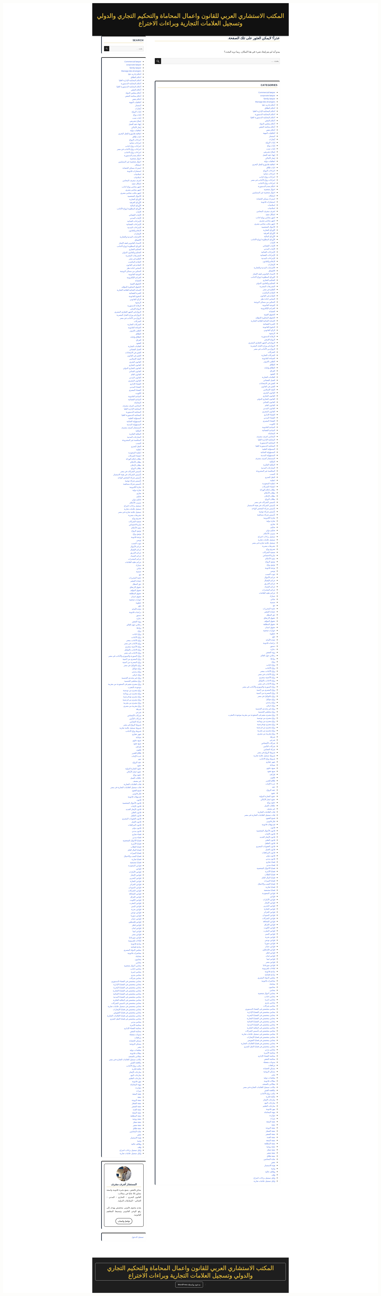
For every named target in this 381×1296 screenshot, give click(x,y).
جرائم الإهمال (269, 580)
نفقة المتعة (270, 1140)
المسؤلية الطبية (268, 449)
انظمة (272, 480)
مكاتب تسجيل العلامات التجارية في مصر (259, 1087)
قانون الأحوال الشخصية (265, 830)
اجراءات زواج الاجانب (266, 183)
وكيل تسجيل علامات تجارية (264, 1181)
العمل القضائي (269, 380)
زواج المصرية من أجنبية (265, 693)
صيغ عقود (271, 771)
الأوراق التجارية (269, 230)
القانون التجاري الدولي (266, 399)
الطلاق (272, 364)
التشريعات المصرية (267, 286)
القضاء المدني (269, 417)
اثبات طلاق (270, 167)
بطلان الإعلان (269, 496)
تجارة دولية (270, 521)
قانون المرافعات (268, 852)
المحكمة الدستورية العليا (265, 446)
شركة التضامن (269, 749)
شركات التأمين (269, 746)
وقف (273, 1174)
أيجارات (272, 139)
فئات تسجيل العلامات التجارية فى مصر (259, 815)
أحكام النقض (270, 120)
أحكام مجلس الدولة (267, 123)
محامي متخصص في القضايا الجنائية (261, 1021)
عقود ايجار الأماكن (268, 799)
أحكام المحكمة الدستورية (265, 114)
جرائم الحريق (269, 583)
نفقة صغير (271, 1153)
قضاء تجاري (270, 862)
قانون (273, 827)
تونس (272, 571)
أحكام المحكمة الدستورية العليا (262, 117)
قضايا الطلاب (270, 874)
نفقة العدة (271, 1137)
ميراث (272, 1118)
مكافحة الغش (269, 1090)
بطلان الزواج (270, 499)
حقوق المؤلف (269, 621)
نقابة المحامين (269, 1159)
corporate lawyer (267, 95)
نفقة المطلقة (269, 1143)
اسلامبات (271, 205)
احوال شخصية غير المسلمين (263, 192)
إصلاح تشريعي (269, 151)
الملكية (272, 461)
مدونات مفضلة (269, 1062)
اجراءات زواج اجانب (267, 176)
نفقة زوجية (270, 1146)
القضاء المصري (269, 420)
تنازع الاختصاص (269, 555)
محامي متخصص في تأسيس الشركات (260, 1031)
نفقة (273, 1124)
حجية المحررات (269, 608)
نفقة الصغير (270, 1134)
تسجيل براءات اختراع (266, 536)
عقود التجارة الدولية (267, 796)
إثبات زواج (271, 145)
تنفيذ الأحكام (270, 558)
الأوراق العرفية (269, 233)
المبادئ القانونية (268, 427)
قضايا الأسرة (270, 871)
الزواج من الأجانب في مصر (264, 349)
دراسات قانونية (269, 643)
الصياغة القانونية (268, 358)
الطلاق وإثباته (269, 367)
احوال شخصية (269, 189)
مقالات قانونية (269, 1081)
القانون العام (270, 405)
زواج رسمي (270, 702)
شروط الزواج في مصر (266, 752)
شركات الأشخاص (268, 743)
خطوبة (272, 633)
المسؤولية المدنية (268, 455)
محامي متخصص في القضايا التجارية (261, 1018)
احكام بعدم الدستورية (266, 186)
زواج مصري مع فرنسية (266, 724)
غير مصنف (271, 808)
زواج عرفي (270, 705)
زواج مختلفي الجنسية (266, 711)
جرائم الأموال (269, 577)
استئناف (272, 195)
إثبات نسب (270, 148)
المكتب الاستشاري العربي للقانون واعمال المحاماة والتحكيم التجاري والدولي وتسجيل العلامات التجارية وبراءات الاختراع (190, 1272)
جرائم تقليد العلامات (267, 593)
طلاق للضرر (270, 780)
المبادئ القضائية (268, 430)
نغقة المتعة (270, 1121)
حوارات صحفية (269, 630)
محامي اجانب (269, 996)
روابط (272, 658)
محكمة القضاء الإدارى (266, 1056)
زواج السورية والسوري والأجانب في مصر (258, 686)
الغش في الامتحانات (267, 383)
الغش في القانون (268, 386)
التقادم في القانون (267, 295)
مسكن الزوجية (269, 1071)
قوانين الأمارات (269, 899)
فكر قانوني (270, 821)
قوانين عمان (270, 946)
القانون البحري (269, 392)
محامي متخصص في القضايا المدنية (261, 1024)
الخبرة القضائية (269, 324)
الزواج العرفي (269, 339)
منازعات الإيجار (269, 1099)
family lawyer (269, 98)
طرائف (272, 774)
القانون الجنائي (269, 402)
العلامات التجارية (268, 377)
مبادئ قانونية (270, 971)
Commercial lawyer (266, 92)
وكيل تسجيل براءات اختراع (264, 1178)
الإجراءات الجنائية (268, 252)
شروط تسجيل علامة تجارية (264, 755)
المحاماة (271, 433)
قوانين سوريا (270, 943)
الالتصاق (272, 270)
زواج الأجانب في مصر (266, 674)
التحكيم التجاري (269, 280)
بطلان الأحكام (269, 492)
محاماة (272, 984)
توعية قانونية (270, 568)
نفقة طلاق (271, 1156)
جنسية (272, 602)
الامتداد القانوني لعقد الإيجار (264, 273)
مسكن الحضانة (269, 1068)
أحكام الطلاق (270, 108)
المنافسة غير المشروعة (265, 471)
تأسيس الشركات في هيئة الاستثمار (261, 505)
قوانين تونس (270, 940)
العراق (272, 370)
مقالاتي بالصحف (268, 1084)
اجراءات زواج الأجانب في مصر (263, 180)
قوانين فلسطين (269, 949)
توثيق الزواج (270, 561)
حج (274, 605)
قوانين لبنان (270, 955)
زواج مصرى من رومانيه (266, 721)
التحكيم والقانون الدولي (265, 283)
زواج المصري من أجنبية (266, 690)
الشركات (271, 352)
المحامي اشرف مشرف (265, 436)
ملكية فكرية (270, 1096)
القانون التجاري (269, 395)
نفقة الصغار (270, 1131)
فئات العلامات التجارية (266, 812)
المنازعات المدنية (268, 467)
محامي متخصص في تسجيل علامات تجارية (258, 1034)
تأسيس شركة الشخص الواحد (263, 508)
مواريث (272, 1115)
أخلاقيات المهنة (269, 133)
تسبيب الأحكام (269, 533)
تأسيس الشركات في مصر (264, 502)
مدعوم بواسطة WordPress (189, 1284)
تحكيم (272, 527)
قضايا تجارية (270, 887)
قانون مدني (270, 858)
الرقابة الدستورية (268, 336)
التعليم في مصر (269, 289)
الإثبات (272, 242)
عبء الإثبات (270, 783)
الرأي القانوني (269, 330)
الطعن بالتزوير (269, 361)
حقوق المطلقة (269, 624)
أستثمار (272, 136)
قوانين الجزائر (269, 912)
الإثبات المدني (269, 248)
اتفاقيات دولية (269, 161)
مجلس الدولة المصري (266, 977)
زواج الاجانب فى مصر (266, 683)
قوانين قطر (270, 952)
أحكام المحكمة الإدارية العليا (264, 111)
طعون (272, 777)
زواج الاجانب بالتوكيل (266, 680)
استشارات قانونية (268, 202)
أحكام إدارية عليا (268, 105)
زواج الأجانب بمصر (267, 671)
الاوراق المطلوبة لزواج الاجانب (263, 277)
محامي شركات (269, 1005)
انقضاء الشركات (268, 486)
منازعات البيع (270, 1102)
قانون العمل (270, 849)
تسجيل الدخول (138, 1237)
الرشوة (272, 333)
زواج (273, 661)
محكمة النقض (269, 1059)
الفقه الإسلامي (269, 389)
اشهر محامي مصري (267, 220)
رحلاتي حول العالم (268, 655)
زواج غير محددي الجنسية (265, 708)
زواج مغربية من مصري (266, 733)
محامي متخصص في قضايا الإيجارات (261, 1037)
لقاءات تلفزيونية (268, 968)
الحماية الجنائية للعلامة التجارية (263, 320)
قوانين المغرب (269, 930)
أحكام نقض (270, 130)
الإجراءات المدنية (268, 258)
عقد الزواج (271, 790)
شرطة (272, 736)
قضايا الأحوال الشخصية (266, 868)
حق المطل (270, 614)
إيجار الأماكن (270, 158)
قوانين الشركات (268, 918)
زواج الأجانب (270, 668)
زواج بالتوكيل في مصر (266, 696)
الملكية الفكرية (269, 464)
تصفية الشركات (269, 552)
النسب (272, 474)
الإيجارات (271, 264)
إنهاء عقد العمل (269, 155)
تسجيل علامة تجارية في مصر (263, 542)
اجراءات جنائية (269, 173)
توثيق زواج (271, 564)
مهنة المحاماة (269, 1112)
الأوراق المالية (269, 236)
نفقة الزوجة (270, 1127)
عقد (273, 786)
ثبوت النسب (270, 574)
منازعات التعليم (269, 1106)
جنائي (273, 599)
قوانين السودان (269, 915)
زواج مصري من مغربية (266, 730)
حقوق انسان (270, 627)
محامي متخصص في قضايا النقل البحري (259, 1046)
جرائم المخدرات (268, 589)
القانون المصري (268, 411)
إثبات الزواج (270, 142)
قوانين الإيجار (270, 902)
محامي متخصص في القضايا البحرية (261, 1015)
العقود (272, 374)
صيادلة (272, 765)
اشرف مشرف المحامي (265, 211)
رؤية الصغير (270, 652)
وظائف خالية (270, 1171)
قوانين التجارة (269, 908)
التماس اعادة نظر (268, 298)
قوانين (272, 896)
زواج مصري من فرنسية (266, 727)
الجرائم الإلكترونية (268, 308)
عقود (273, 793)
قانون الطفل (270, 843)
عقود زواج (271, 802)
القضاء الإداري (269, 414)
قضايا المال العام (268, 877)
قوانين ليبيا (271, 959)
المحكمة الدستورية (267, 442)
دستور (272, 646)
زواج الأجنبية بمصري (267, 677)
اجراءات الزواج (269, 170)
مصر (273, 1074)
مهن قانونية (270, 1109)
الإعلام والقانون (269, 261)
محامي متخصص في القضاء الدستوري (260, 1009)
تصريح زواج (270, 549)
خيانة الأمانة (270, 639)
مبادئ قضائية (270, 974)
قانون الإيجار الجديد (267, 837)
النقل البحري (270, 477)
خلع (273, 636)
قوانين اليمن (270, 934)
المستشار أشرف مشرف (265, 458)
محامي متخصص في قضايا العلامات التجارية (258, 1043)
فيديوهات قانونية (268, 824)
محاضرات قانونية (268, 980)
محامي (272, 990)
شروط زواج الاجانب (267, 758)
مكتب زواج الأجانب (267, 1093)
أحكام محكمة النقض (267, 126)
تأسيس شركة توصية (267, 511)
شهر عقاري (270, 761)
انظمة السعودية (268, 483)
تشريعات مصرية (268, 546)
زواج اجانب (270, 664)
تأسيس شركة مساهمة (266, 514)
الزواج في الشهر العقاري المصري (261, 342)
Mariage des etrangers (265, 101)
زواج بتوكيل (270, 699)
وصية (273, 1168)
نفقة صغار (271, 1149)
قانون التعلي (270, 840)
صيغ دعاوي (270, 768)
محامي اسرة (270, 999)
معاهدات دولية (269, 1077)
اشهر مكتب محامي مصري (264, 223)
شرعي (272, 740)
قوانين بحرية (270, 937)
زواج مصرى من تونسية (266, 718)
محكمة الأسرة (269, 1052)
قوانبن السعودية (268, 893)
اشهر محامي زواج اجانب (265, 217)
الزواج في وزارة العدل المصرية (262, 345)
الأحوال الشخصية (268, 227)
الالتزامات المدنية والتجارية (264, 267)
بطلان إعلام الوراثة (267, 489)
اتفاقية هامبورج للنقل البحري (263, 164)
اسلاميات (271, 208)
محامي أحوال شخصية (266, 993)
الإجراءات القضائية (267, 255)
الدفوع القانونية (269, 327)
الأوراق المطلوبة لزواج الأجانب (263, 239)
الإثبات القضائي (269, 245)
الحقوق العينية (269, 314)
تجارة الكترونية (269, 517)
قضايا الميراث (269, 880)
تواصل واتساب (124, 1221)
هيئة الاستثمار (269, 1165)
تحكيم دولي (270, 530)
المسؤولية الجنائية (268, 452)
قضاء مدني (270, 865)
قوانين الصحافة (269, 921)
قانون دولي (270, 855)
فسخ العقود (270, 818)
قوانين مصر (270, 962)
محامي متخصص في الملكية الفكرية (261, 1027)
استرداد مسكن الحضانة (265, 198)
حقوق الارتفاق (269, 618)
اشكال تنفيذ (270, 214)
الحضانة (272, 311)
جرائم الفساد (269, 586)
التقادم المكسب (268, 292)
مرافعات (271, 1065)
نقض (273, 1162)
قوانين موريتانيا (269, 965)
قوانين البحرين (269, 905)
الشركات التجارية (268, 355)
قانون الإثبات (270, 833)
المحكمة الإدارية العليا (266, 439)
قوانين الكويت (269, 927)
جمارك (272, 596)
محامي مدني (270, 1049)
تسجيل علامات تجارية (266, 539)
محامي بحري (270, 1002)
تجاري (272, 524)
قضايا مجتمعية (269, 890)
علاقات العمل (269, 805)
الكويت (272, 424)
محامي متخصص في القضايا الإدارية (261, 1012)
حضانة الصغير (269, 611)
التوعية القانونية (268, 305)
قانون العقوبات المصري (265, 846)
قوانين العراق (269, 924)
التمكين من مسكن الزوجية (264, 302)
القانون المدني (269, 408)
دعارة (273, 649)
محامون (272, 987)
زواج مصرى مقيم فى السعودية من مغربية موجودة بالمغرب (251, 715)
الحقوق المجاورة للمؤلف (265, 317)
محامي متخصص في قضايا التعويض (261, 1040)
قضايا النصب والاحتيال (266, 883)
